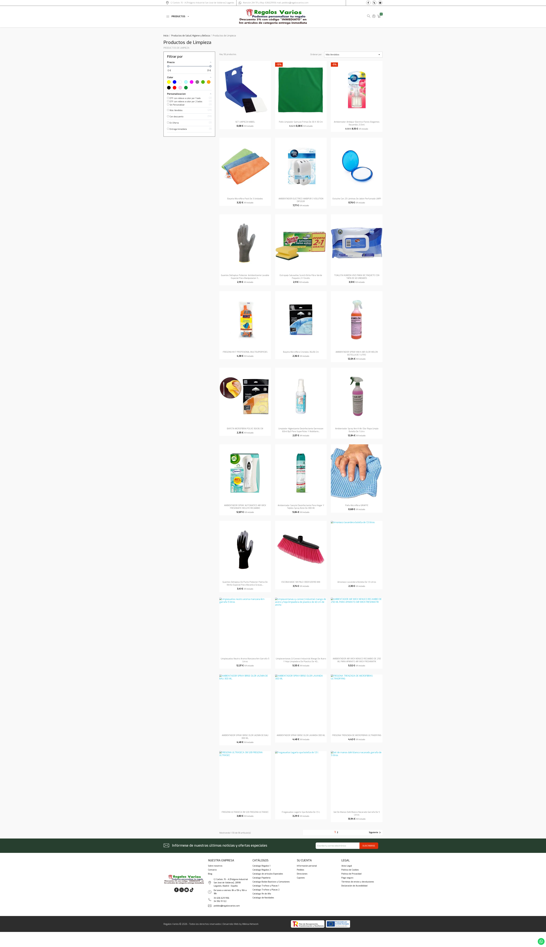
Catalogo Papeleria (261, 877)
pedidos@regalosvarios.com (227, 905)
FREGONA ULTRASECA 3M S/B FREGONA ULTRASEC (245, 812)
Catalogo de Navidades (263, 897)
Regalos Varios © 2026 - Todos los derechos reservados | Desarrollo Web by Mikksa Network (211, 924)
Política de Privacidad (351, 873)
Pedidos (300, 870)
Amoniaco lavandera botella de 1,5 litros (356, 582)
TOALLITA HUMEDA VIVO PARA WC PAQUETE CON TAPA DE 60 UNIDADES (356, 277)
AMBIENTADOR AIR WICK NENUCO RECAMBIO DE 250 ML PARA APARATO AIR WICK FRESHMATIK (357, 660)
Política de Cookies (350, 870)
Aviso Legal (346, 866)
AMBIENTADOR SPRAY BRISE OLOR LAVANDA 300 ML (301, 735)
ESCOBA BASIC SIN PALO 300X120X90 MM (301, 582)
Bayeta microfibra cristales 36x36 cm (301, 352)
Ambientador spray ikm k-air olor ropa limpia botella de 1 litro (356, 430)
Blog (210, 873)
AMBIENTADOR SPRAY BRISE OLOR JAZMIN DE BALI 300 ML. (245, 737)
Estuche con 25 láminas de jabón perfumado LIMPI (357, 198)
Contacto (212, 870)
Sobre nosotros (215, 866)
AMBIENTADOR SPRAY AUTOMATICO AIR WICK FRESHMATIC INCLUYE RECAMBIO (245, 507)
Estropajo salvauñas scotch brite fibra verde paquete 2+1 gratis (301, 277)
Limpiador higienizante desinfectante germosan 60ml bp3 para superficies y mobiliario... (300, 430)
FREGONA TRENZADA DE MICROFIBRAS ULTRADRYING (356, 735)
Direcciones (302, 873)
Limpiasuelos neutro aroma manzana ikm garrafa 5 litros (245, 660)
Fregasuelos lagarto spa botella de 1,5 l (301, 812)
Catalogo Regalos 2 (262, 870)
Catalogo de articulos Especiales (268, 873)
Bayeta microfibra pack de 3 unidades (245, 198)
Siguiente (375, 832)
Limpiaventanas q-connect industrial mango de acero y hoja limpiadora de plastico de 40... (301, 660)
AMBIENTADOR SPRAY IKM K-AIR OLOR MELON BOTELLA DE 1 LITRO (357, 353)
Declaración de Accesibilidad (354, 885)
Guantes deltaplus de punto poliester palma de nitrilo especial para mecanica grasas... (245, 583)
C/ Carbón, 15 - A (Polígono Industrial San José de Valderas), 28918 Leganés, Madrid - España (231, 882)
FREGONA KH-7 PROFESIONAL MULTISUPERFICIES (245, 352)
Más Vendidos (353, 54)
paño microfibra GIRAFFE (356, 505)
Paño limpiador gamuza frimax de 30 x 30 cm (301, 122)
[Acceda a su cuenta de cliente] (374, 16)
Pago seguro (347, 877)
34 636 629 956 (221, 898)
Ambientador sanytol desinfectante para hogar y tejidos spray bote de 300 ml (301, 507)
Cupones (301, 877)
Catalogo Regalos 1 (261, 866)
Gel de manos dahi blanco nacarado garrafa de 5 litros (357, 813)
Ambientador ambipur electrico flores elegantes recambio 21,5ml (356, 123)
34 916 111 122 (220, 901)
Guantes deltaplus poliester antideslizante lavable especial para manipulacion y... (245, 277)
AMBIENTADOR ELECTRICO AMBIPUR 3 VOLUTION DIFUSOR (301, 200)
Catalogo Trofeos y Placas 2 (266, 889)
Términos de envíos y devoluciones (357, 881)
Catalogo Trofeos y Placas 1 (266, 885)
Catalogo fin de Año (262, 893)
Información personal (307, 866)
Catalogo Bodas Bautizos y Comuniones (271, 881)
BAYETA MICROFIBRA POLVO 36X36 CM (245, 428)
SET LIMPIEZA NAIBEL (245, 122)
